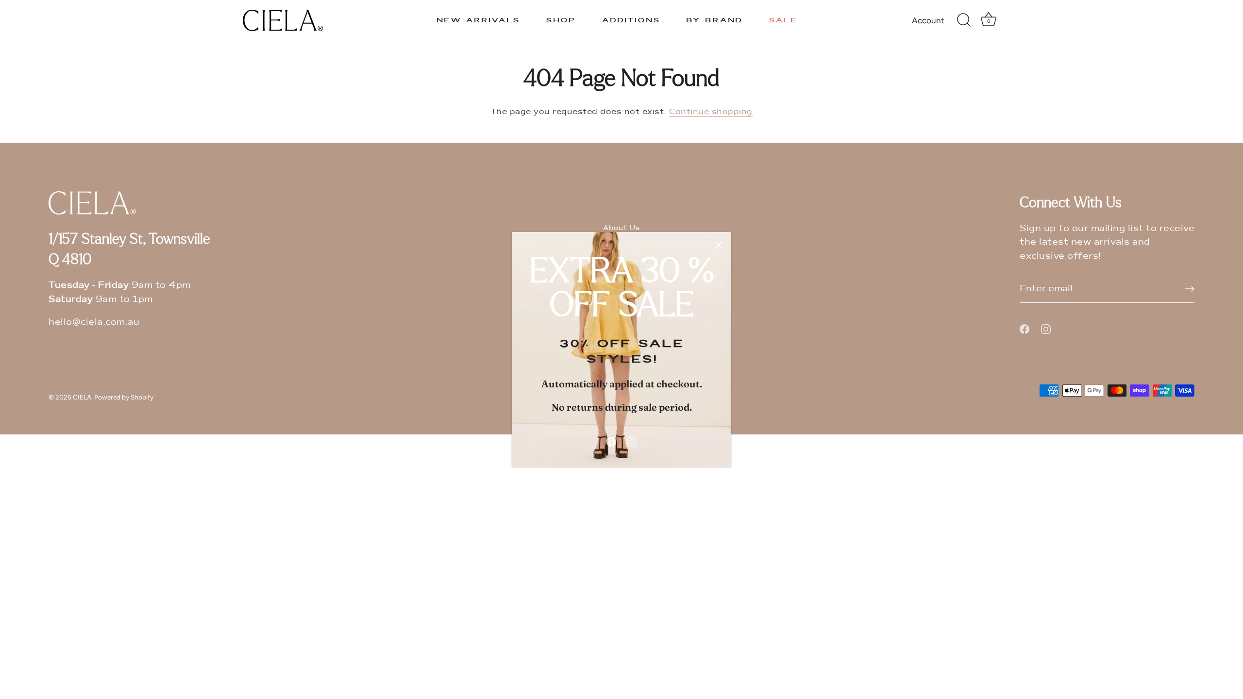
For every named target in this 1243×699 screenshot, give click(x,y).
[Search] (963, 20)
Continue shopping (711, 111)
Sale (783, 20)
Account (928, 20)
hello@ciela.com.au (94, 321)
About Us (621, 228)
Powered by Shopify (123, 397)
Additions (631, 20)
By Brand (714, 20)
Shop (560, 20)
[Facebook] (611, 441)
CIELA (82, 397)
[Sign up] (1189, 289)
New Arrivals (478, 20)
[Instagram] (632, 441)
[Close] (718, 244)
